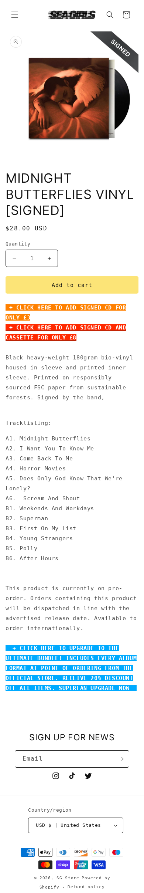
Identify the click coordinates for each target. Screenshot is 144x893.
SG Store (67, 878)
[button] (15, 15)
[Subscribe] (121, 759)
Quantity (18, 244)
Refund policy (86, 886)
